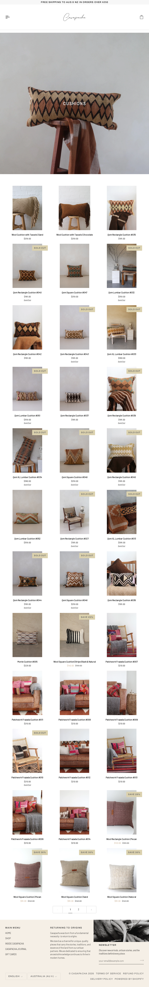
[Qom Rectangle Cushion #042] (27, 327)
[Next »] (91, 909)
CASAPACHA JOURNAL (16, 949)
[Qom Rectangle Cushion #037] (74, 389)
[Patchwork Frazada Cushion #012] (74, 751)
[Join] (141, 960)
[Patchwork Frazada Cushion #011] (27, 693)
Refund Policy (133, 973)
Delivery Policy (101, 979)
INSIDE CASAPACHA (14, 943)
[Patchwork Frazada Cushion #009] (122, 693)
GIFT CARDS (11, 954)
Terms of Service (108, 973)
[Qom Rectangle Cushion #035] (122, 208)
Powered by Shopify (129, 979)
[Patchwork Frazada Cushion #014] (74, 812)
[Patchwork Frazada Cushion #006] (27, 812)
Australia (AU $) (42, 976)
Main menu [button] (12, 927)
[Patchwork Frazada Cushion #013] (122, 751)
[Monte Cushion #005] (27, 635)
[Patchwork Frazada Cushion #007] (122, 635)
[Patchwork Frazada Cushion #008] (74, 693)
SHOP (8, 938)
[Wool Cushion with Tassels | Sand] (27, 208)
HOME (8, 933)
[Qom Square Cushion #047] (74, 266)
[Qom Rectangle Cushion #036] (122, 573)
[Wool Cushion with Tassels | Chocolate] (74, 208)
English (14, 976)
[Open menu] (10, 17)
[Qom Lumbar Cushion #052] (27, 512)
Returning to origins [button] (66, 927)
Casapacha (79, 973)
